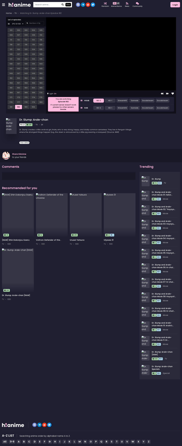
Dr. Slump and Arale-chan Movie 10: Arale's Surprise (162, 326)
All (4, 441)
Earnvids (134, 100)
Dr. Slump (156, 179)
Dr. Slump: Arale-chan (33, 120)
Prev (162, 94)
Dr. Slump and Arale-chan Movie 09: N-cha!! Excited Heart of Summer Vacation (163, 312)
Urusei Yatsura (77, 240)
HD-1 (110, 100)
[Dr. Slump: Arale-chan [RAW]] (18, 271)
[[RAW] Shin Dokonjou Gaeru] (18, 215)
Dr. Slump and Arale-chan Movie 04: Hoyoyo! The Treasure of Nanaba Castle (163, 240)
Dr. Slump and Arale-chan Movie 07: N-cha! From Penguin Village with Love (162, 283)
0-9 (12, 441)
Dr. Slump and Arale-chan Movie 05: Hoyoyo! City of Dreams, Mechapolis (163, 254)
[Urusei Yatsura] (86, 215)
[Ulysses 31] (120, 215)
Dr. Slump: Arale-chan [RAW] (16, 295)
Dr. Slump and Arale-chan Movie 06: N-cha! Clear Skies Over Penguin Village (163, 269)
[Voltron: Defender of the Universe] (52, 215)
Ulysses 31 (109, 240)
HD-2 (98, 100)
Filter (68, 4)
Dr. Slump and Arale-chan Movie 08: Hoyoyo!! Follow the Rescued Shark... (163, 298)
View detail (24, 143)
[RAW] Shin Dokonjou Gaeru (15, 240)
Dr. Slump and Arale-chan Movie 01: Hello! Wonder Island (162, 195)
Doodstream (147, 100)
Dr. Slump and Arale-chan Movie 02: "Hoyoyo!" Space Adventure (163, 209)
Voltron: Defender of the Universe (48, 241)
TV (16, 13)
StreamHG (122, 100)
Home (9, 13)
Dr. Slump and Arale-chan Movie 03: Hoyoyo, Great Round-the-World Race (163, 225)
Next (167, 94)
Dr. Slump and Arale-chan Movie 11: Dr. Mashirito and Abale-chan (162, 341)
